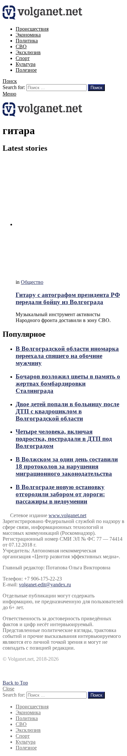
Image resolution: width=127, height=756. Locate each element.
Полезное (26, 70)
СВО (21, 46)
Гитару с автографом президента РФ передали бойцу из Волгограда (68, 298)
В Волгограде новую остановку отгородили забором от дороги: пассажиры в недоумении (60, 494)
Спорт (23, 58)
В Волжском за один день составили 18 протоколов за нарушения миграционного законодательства (67, 466)
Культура (25, 64)
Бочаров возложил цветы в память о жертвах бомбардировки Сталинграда (68, 383)
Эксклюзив (28, 52)
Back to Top (15, 683)
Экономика (28, 35)
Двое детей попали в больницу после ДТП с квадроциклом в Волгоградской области (67, 411)
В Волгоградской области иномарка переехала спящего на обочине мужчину (67, 355)
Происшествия (32, 29)
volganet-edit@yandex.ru (45, 584)
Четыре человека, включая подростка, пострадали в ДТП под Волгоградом (64, 438)
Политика (27, 40)
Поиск (96, 87)
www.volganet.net (67, 515)
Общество (32, 282)
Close (8, 688)
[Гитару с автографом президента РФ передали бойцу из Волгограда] (70, 216)
